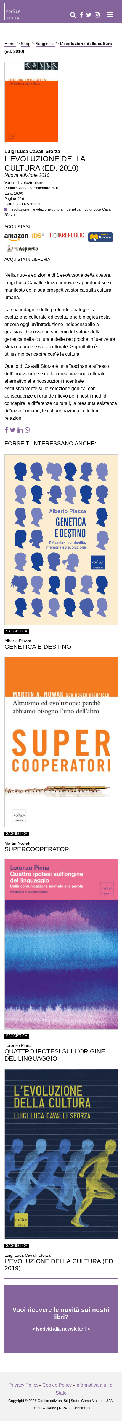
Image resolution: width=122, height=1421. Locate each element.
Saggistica (45, 43)
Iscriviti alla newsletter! (61, 1328)
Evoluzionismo (31, 182)
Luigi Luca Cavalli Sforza (32, 151)
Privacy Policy (23, 1384)
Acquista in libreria (27, 259)
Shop (25, 43)
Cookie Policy (57, 1384)
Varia (9, 182)
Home (10, 43)
